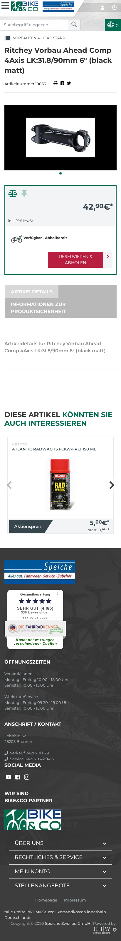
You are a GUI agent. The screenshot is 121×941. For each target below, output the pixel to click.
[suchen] (74, 24)
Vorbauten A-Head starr (38, 38)
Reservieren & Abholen (75, 259)
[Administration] (115, 929)
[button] (60, 173)
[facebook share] (62, 83)
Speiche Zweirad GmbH (68, 923)
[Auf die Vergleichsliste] (13, 195)
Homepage (46, 900)
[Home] (42, 6)
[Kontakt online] (114, 7)
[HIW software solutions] (102, 929)
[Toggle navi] (5, 4)
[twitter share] (69, 83)
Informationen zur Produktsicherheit (38, 308)
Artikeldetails (32, 292)
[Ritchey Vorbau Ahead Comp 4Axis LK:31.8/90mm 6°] (60, 137)
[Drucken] (56, 83)
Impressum (75, 900)
